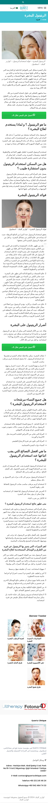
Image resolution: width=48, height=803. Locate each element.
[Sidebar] (45, 244)
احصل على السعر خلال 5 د (22, 115)
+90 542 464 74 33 (37, 785)
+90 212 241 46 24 (38, 780)
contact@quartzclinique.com (32, 775)
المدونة (38, 20)
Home (44, 20)
